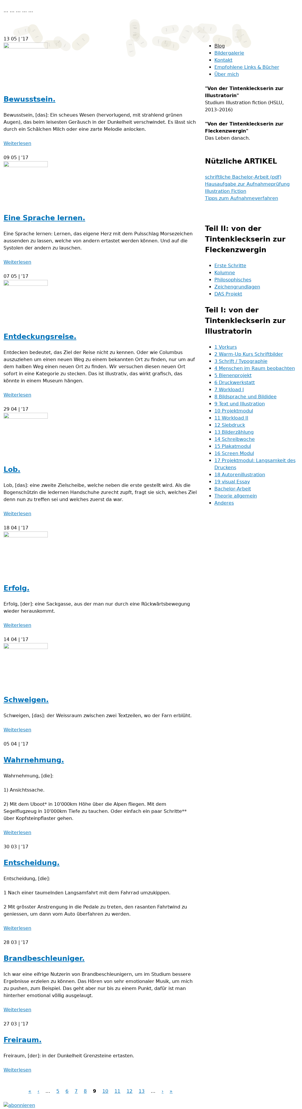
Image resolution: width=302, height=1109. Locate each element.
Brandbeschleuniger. (44, 958)
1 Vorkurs (225, 347)
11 (117, 1091)
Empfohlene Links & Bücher (246, 67)
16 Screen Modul (234, 453)
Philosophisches (232, 280)
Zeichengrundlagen (237, 287)
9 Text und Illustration (239, 404)
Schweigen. (26, 700)
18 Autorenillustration (239, 474)
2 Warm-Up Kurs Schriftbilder (248, 354)
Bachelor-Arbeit (232, 489)
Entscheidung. (32, 863)
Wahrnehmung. (34, 760)
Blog (219, 46)
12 (129, 1091)
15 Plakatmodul (232, 446)
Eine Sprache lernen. (44, 218)
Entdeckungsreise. (40, 336)
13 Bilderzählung (234, 432)
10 (105, 1091)
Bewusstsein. (29, 99)
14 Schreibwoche (234, 439)
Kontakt (223, 60)
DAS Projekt (228, 294)
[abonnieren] (19, 1105)
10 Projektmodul (233, 411)
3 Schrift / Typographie (240, 361)
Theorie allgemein (235, 496)
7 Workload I (229, 389)
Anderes (224, 503)
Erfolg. (16, 588)
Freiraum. (23, 1040)
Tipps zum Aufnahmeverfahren (241, 198)
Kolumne (224, 272)
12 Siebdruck (229, 425)
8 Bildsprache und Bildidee (245, 396)
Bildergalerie (229, 53)
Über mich (226, 74)
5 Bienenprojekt (233, 375)
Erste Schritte (230, 265)
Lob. (12, 469)
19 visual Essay (232, 482)
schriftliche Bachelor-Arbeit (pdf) (243, 177)
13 (142, 1091)
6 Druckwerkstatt (234, 382)
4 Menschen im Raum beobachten (254, 368)
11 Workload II (231, 418)
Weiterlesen (17, 143)
